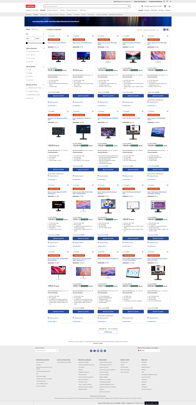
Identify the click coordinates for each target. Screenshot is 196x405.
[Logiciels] (86, 14)
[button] (164, 1)
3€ (136, 75)
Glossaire (102, 389)
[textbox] (149, 350)
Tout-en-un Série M (146, 377)
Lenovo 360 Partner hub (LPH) (64, 362)
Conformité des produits (105, 382)
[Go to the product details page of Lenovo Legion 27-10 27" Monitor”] (58, 206)
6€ (117, 75)
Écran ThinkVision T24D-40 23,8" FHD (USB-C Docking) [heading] (157, 192)
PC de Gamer (81, 367)
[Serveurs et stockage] (107, 14)
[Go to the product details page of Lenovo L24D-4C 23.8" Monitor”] (83, 206)
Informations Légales (41, 376)
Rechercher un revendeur (105, 379)
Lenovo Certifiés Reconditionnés (85, 377)
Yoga (143, 372)
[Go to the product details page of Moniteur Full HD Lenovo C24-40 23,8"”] (58, 132)
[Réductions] (32, 14)
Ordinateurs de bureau (83, 372)
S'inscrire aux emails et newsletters (107, 369)
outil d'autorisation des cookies (71, 398)
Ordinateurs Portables (83, 362)
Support (122, 364)
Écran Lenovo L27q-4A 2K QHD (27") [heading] (108, 258)
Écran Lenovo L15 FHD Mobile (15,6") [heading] (156, 119)
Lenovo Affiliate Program (42, 383)
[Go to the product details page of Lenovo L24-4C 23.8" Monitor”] (108, 57)
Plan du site (92, 398)
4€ (67, 75)
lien (81, 341)
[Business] (150, 10)
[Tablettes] (72, 14)
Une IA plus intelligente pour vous (86, 364)
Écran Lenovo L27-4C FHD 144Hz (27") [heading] (157, 43)
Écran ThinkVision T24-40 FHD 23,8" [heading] (131, 43)
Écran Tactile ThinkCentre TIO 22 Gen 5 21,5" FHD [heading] (157, 259)
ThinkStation (144, 387)
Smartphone (95, 343)
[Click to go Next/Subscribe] (56, 350)
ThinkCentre (144, 379)
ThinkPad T (144, 362)
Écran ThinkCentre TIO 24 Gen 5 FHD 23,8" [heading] (107, 192)
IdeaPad (143, 369)
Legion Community (104, 367)
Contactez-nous (124, 362)
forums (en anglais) (104, 372)
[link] (170, 2)
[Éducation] (157, 10)
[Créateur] (170, 10)
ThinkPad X (144, 364)
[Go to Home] (30, 6)
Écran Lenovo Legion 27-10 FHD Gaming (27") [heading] (57, 192)
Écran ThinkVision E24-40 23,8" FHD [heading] (132, 192)
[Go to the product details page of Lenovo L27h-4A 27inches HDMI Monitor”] (83, 272)
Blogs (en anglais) (103, 377)
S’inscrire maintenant (53, 77)
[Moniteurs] (65, 14)
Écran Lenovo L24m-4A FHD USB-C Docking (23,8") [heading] (58, 259)
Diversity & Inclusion (41, 381)
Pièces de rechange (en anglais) (85, 387)
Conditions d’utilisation (84, 398)
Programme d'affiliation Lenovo (107, 384)
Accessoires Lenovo (82, 382)
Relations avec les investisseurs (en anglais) (44, 368)
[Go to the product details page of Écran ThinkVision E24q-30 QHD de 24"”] (108, 132)
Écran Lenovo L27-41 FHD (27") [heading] (57, 43)
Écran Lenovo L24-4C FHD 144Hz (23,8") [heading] (107, 43)
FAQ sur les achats (125, 372)
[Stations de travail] (58, 14)
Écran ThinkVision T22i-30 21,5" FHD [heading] (82, 119)
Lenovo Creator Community (106, 362)
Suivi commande (124, 367)
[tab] (164, 30)
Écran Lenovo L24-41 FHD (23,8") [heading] (82, 43)
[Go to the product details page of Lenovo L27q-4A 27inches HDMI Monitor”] (108, 272)
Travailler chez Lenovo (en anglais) (44, 378)
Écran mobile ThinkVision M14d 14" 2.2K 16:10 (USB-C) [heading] (132, 259)
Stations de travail (82, 374)
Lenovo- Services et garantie (84, 384)
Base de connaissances (105, 391)
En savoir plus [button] (29, 61)
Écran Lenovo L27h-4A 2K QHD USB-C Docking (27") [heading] (82, 259)
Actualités (38, 364)
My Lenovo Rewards (104, 374)
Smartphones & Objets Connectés (149, 374)
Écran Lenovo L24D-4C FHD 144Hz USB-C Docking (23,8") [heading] (83, 192)
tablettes (101, 343)
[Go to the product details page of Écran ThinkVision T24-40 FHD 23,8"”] (133, 57)
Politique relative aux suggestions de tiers (104, 398)
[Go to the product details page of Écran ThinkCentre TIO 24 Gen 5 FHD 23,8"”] (108, 206)
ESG (37, 373)
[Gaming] (163, 10)
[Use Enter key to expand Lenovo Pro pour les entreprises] (131, 1)
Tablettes (80, 369)
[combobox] (85, 6)
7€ (167, 75)
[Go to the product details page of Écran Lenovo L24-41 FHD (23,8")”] (83, 57)
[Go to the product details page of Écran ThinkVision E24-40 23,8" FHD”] (133, 206)
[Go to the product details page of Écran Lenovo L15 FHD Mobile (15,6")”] (158, 132)
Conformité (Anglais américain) (43, 371)
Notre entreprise (40, 362)
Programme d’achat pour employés (108, 387)
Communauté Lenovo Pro (105, 364)
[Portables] (38, 14)
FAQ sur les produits (125, 369)
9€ (67, 291)
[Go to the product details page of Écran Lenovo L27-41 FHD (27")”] (58, 57)
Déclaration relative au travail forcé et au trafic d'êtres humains (127, 398)
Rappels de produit (82, 389)
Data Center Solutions (83, 379)
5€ (136, 291)
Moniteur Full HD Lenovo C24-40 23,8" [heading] (57, 119)
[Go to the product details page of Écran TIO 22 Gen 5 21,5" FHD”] (133, 132)
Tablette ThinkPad (146, 367)
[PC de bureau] (47, 14)
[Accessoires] (80, 14)
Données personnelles (59, 398)
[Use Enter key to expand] (162, 6)
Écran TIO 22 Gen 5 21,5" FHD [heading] (131, 118)
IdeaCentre (144, 382)
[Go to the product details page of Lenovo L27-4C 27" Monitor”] (158, 57)
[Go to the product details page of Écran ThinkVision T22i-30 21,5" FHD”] (83, 132)
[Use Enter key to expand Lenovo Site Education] (147, 1)
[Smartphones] (95, 14)
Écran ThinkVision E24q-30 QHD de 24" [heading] (108, 119)
